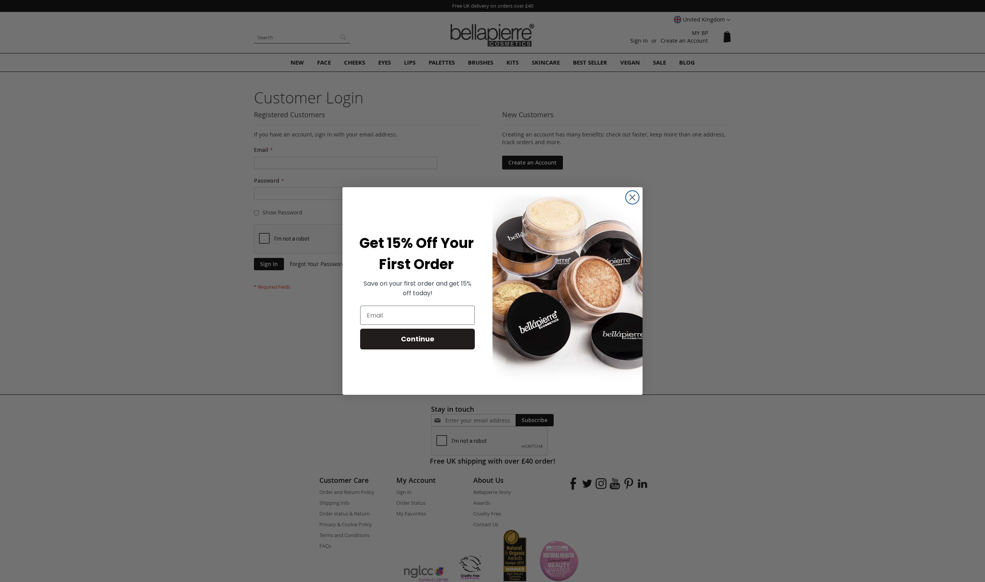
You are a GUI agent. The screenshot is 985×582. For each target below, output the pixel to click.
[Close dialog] (632, 197)
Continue (417, 339)
